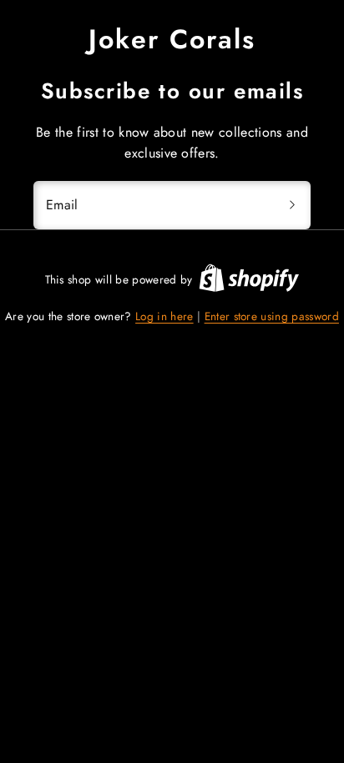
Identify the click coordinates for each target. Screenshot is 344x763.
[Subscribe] (292, 205)
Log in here (164, 316)
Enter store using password (272, 316)
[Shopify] (249, 281)
